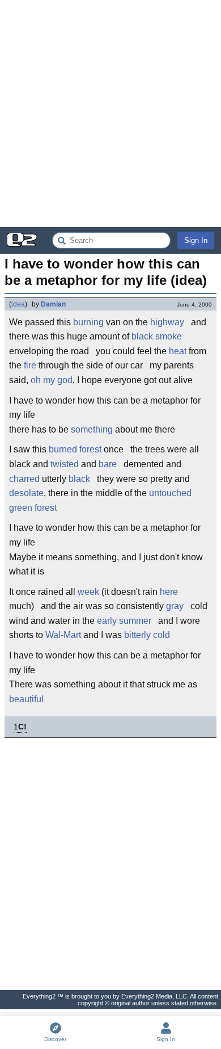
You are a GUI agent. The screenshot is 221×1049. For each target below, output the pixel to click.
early (107, 621)
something (92, 429)
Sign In (195, 240)
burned (63, 449)
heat (177, 351)
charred (24, 479)
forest (90, 449)
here (169, 592)
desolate (26, 493)
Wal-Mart (63, 635)
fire (30, 365)
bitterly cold (147, 635)
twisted (64, 464)
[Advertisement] (110, 113)
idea (18, 304)
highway (167, 322)
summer (135, 621)
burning (88, 322)
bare (108, 464)
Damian (53, 304)
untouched (170, 493)
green (20, 508)
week (88, 592)
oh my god (52, 380)
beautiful (26, 699)
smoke (168, 336)
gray (175, 606)
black (142, 336)
